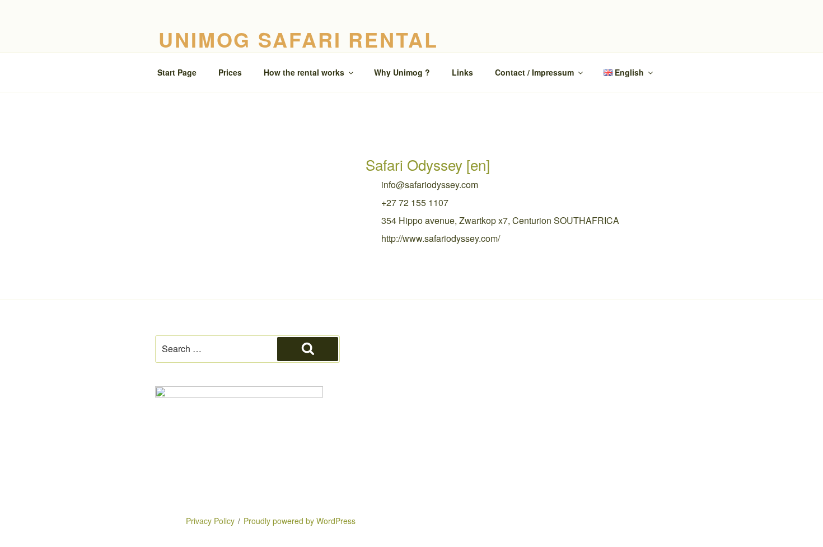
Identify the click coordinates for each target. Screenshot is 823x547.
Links (462, 72)
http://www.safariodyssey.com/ (440, 238)
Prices (230, 72)
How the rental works (304, 72)
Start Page (177, 72)
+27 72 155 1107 (414, 202)
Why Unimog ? (402, 72)
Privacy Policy (210, 520)
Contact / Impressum (534, 72)
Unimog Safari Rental (298, 39)
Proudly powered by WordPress (300, 520)
